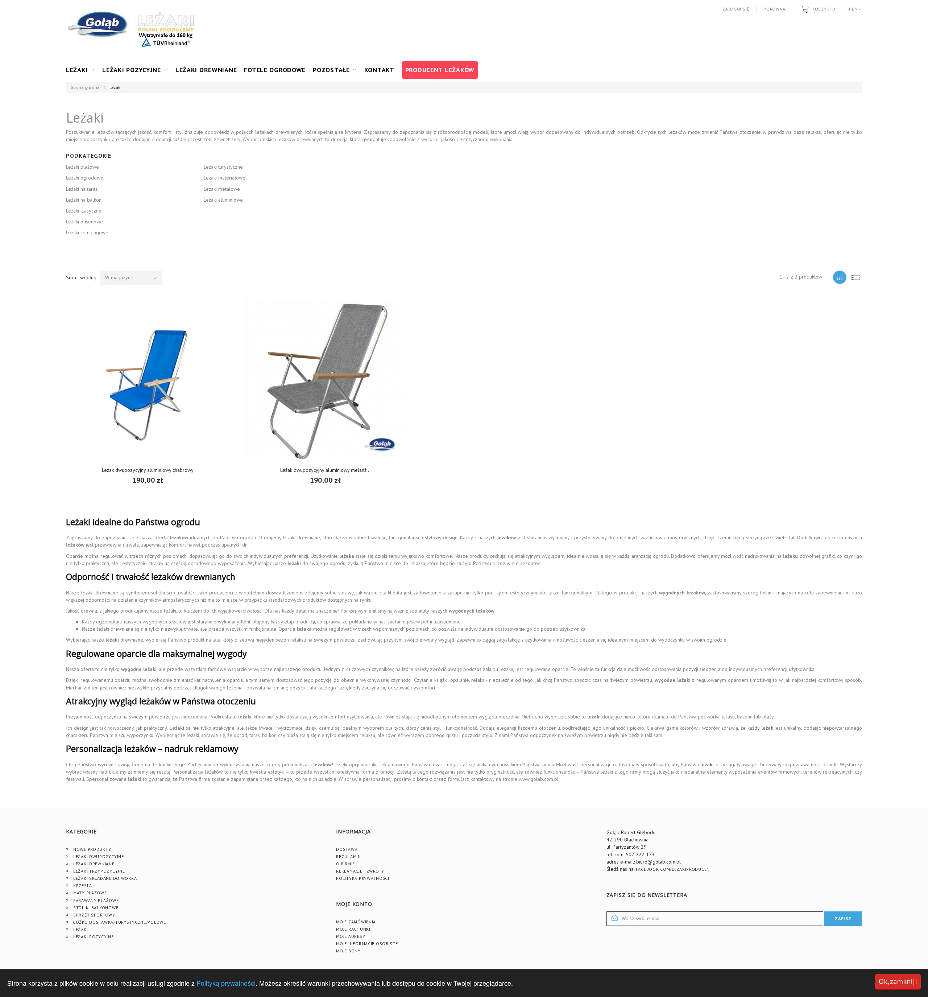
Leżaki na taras (82, 189)
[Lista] (855, 277)
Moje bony (348, 950)
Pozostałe (331, 70)
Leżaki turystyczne (223, 167)
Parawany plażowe (96, 900)
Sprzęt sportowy (94, 915)
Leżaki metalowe (222, 189)
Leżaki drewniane (206, 70)
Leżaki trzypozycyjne (99, 871)
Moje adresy (350, 936)
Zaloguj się (735, 9)
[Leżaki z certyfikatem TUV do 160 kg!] (165, 29)
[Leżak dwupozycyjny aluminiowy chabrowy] (147, 380)
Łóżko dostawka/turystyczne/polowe (119, 922)
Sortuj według (81, 277)
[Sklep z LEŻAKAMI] (98, 29)
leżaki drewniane (301, 537)
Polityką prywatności (226, 983)
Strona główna (85, 87)
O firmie (345, 863)
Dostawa (346, 849)
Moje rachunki (353, 929)
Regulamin (348, 856)
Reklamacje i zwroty (360, 871)
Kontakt (379, 70)
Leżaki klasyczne (84, 210)
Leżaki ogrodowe (84, 177)
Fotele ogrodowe (275, 70)
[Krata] (839, 277)
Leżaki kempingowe (87, 232)
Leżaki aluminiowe (223, 200)
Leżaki (77, 70)
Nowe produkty (92, 849)
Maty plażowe (90, 892)
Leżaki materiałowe (224, 177)
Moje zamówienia (356, 921)
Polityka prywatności (362, 878)
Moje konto (354, 904)
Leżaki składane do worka (105, 878)
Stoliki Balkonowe (95, 907)
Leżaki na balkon (84, 200)
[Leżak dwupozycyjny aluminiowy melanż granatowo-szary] (325, 380)
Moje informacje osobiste (367, 943)
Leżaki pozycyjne (131, 70)
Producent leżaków (440, 70)
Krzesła (82, 885)
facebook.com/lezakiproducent (674, 869)
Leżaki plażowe (82, 167)
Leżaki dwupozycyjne (98, 856)
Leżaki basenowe (84, 221)
